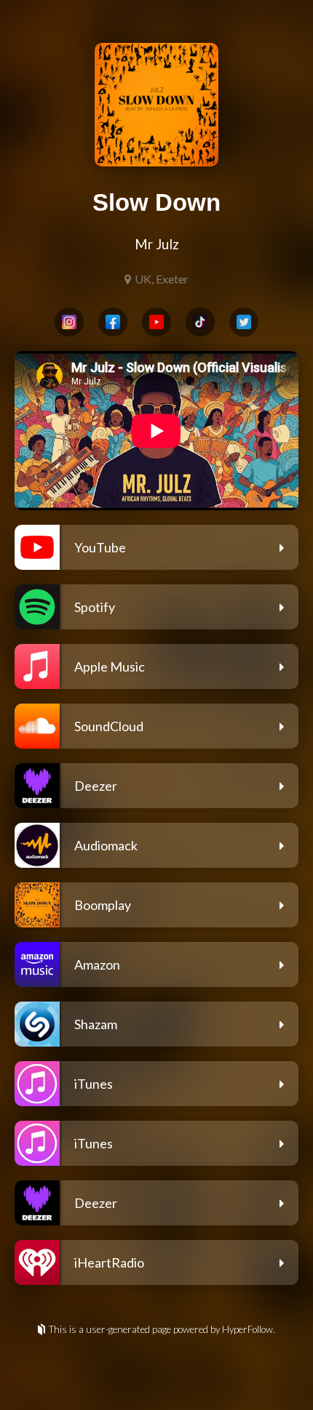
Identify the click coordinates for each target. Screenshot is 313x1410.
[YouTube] (156, 322)
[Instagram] (69, 322)
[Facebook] (112, 322)
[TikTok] (200, 322)
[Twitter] (243, 322)
